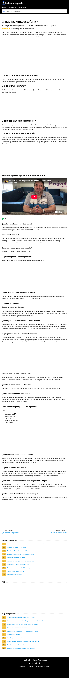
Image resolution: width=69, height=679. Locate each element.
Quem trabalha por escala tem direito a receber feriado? (23, 641)
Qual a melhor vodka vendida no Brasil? (18, 564)
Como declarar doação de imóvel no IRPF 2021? (21, 561)
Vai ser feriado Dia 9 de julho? (15, 571)
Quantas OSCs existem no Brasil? (17, 551)
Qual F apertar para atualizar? (16, 638)
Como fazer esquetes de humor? (16, 557)
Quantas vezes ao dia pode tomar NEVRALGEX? (21, 648)
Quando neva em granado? (10, 533)
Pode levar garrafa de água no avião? (18, 627)
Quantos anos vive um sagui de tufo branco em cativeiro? (23, 631)
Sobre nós (22, 666)
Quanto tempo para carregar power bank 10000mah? (22, 624)
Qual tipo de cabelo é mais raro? (16, 547)
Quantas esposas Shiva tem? (15, 644)
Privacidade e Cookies (43, 666)
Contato (30, 666)
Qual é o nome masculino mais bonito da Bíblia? (21, 554)
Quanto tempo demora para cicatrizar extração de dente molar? (25, 544)
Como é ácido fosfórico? (14, 634)
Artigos (4, 7)
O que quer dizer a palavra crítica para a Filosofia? (21, 617)
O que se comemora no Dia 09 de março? (19, 568)
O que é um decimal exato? (58, 533)
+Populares (22, 7)
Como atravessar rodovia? (14, 574)
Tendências (12, 7)
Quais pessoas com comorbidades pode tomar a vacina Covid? (25, 621)
